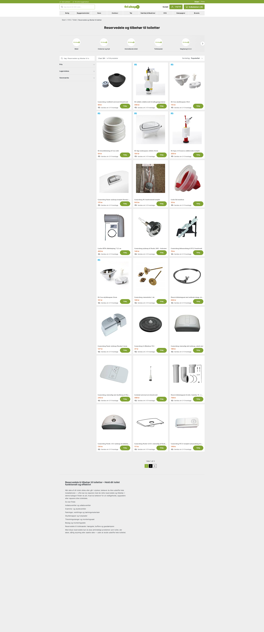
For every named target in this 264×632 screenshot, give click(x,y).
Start (64, 20)
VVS (69, 20)
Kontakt (165, 7)
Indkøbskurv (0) (196, 7)
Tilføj (125, 106)
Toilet (74, 20)
